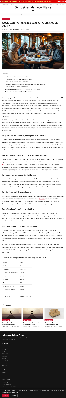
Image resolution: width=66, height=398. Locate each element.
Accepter (5, 395)
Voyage (4, 358)
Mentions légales (6, 384)
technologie (5, 363)
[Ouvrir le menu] (33, 11)
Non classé (9, 14)
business (4, 365)
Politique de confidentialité (9, 387)
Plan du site (5, 382)
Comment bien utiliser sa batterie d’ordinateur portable (32, 323)
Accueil (4, 14)
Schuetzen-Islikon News (33, 7)
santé (3, 351)
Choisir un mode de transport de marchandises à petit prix (53, 323)
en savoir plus (14, 392)
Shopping (4, 356)
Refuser (14, 395)
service (4, 349)
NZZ (3, 164)
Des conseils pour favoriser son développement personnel (10, 323)
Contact (4, 375)
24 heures (42, 199)
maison (4, 346)
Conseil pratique (6, 353)
